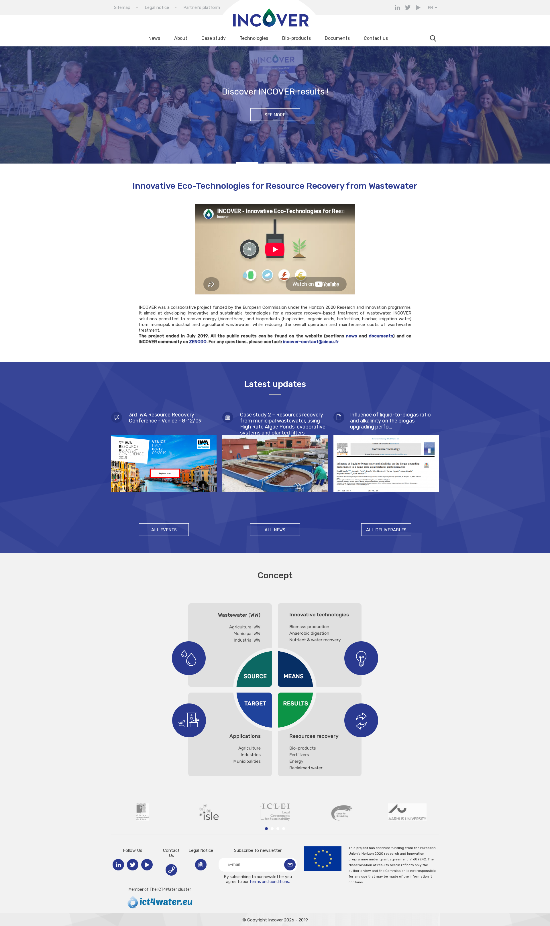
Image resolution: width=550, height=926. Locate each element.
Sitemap (122, 7)
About (180, 38)
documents (381, 336)
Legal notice (157, 7)
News (154, 38)
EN (430, 7)
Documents (337, 38)
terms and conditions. (270, 881)
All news (275, 529)
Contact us (376, 38)
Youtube (418, 7)
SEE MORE (275, 114)
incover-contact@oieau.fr (311, 341)
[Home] (269, 25)
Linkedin (397, 7)
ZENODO (198, 341)
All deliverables (386, 529)
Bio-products (296, 38)
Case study (213, 38)
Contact (171, 870)
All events (164, 529)
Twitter (407, 7)
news (352, 336)
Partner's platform (201, 7)
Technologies (254, 38)
